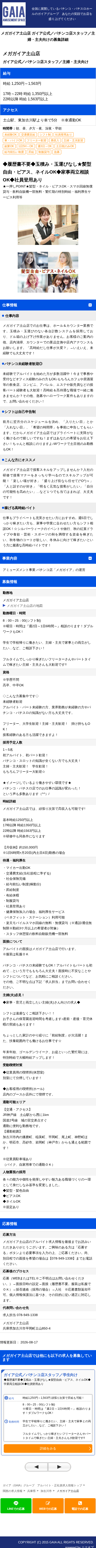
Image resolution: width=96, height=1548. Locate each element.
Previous (36, 1467)
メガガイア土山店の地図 (25, 606)
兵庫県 (31, 1491)
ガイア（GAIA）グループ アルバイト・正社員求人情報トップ (42, 1485)
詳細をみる (48, 1448)
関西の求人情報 (12, 1491)
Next (59, 1467)
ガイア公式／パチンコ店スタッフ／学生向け (41, 1375)
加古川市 (46, 1491)
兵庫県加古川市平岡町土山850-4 (28, 1328)
